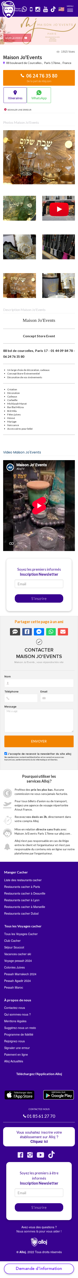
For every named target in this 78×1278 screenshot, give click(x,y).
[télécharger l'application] (31, 9)
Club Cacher (12, 940)
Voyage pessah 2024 (18, 960)
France (67, 63)
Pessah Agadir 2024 (17, 981)
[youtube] (46, 9)
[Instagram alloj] (30, 1156)
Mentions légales (15, 1021)
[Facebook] (20, 1156)
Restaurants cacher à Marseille (24, 907)
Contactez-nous (14, 1008)
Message (10, 706)
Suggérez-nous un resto (20, 1028)
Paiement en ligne (16, 1054)
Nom (7, 676)
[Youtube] (40, 1156)
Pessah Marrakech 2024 (20, 974)
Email (43, 691)
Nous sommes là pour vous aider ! (39, 1231)
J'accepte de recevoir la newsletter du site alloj (39, 754)
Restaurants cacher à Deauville (24, 893)
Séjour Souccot (14, 947)
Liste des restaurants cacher (23, 880)
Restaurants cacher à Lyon (22, 900)
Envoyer (39, 741)
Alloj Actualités (13, 1061)
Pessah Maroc (13, 987)
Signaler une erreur (17, 1048)
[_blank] (25, 9)
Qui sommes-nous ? (17, 1014)
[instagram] (38, 9)
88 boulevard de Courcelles (24, 63)
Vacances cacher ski (17, 954)
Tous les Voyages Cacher (21, 934)
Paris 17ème (52, 63)
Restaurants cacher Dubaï (21, 913)
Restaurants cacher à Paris (22, 887)
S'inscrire (39, 598)
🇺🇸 (61, 9)
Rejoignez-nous (14, 1041)
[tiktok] (53, 9)
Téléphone (11, 691)
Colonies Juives (14, 967)
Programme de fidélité (18, 1034)
